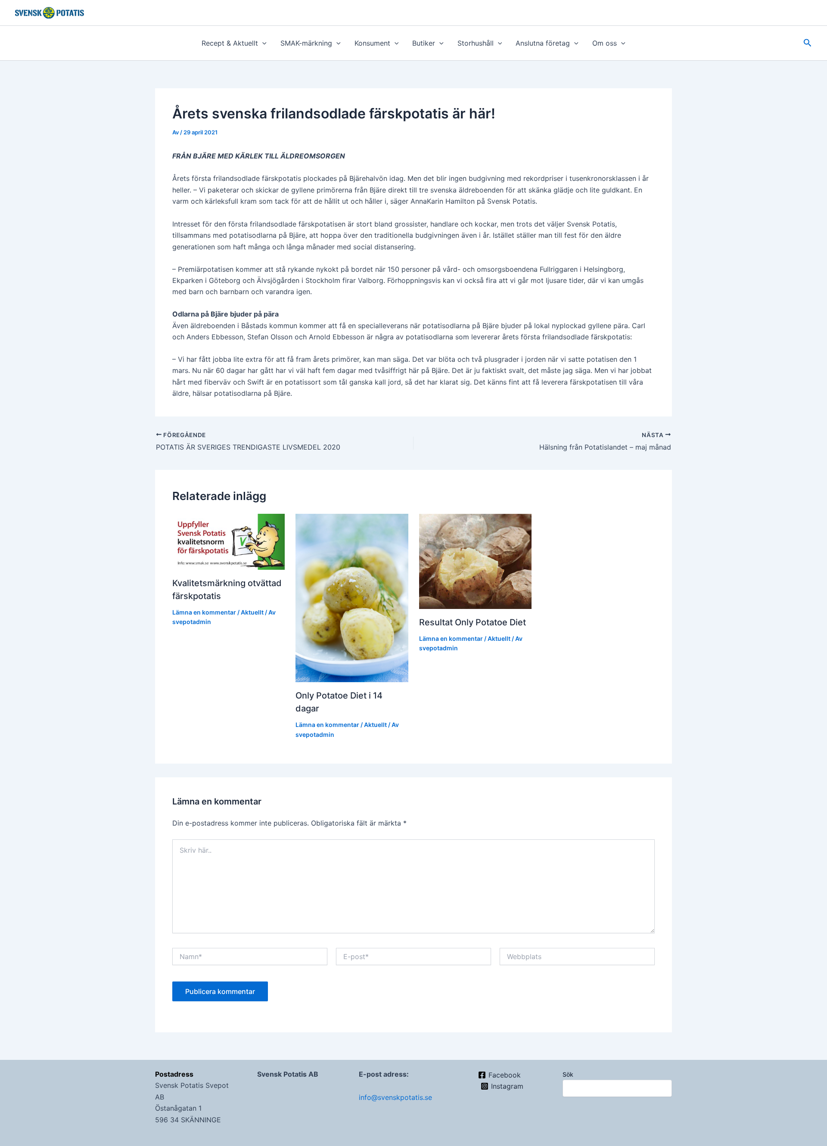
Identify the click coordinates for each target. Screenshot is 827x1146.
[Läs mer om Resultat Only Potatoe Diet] (475, 560)
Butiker (423, 43)
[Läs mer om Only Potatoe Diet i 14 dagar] (351, 597)
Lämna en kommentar (204, 612)
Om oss (604, 43)
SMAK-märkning (306, 43)
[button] (262, 43)
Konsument (372, 43)
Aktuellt (252, 612)
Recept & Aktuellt (230, 43)
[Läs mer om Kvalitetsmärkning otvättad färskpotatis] (228, 541)
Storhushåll (475, 43)
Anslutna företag (543, 43)
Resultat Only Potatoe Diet (472, 622)
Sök (568, 1074)
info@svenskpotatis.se (395, 1097)
